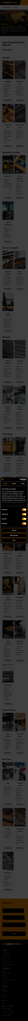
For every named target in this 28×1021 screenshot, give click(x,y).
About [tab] (23, 483)
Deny (14, 540)
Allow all (14, 530)
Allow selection (14, 535)
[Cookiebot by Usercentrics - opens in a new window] (20, 479)
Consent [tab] (5, 483)
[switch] (24, 514)
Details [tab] (14, 483)
